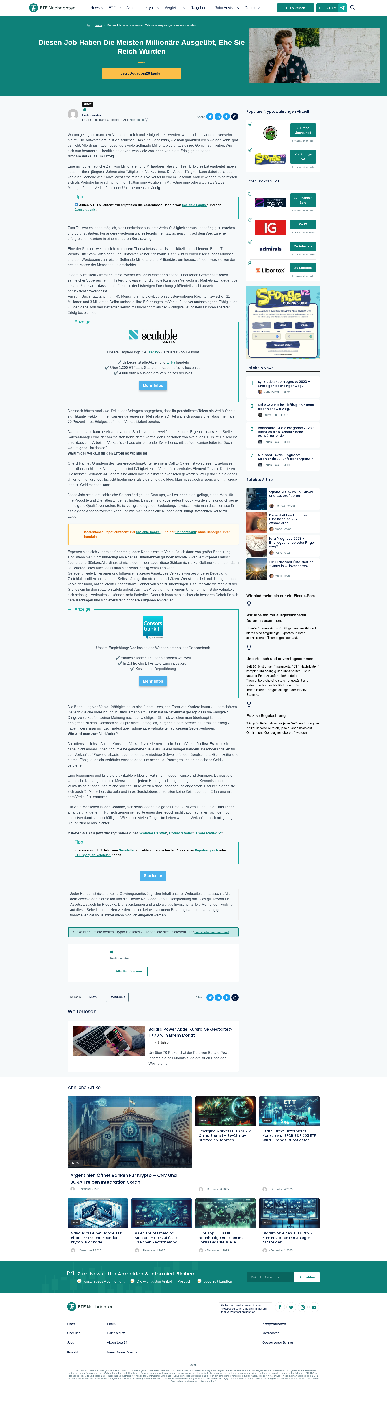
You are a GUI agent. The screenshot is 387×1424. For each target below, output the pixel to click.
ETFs (113, 8)
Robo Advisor (225, 8)
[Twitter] (291, 1306)
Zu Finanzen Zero (303, 200)
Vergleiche (173, 8)
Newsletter (127, 850)
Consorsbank (85, 209)
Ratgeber (198, 8)
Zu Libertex (303, 267)
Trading (153, 352)
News (95, 8)
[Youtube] (314, 1306)
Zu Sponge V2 (303, 156)
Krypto (150, 8)
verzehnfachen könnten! (212, 932)
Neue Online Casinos (122, 1352)
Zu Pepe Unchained (303, 130)
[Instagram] (302, 1306)
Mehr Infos (153, 385)
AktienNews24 (117, 1342)
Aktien (131, 8)
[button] (352, 7)
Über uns (73, 1333)
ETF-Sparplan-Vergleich (93, 855)
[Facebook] (279, 1306)
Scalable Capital (194, 205)
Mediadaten (270, 1333)
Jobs (70, 1342)
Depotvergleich (206, 850)
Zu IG (303, 224)
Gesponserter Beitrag (277, 1342)
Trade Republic (208, 833)
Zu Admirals (303, 246)
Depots (250, 8)
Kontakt (72, 1352)
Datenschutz (116, 1333)
